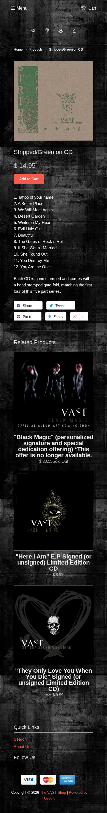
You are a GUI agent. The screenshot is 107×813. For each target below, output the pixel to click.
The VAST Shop (53, 792)
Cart (92, 8)
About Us (22, 746)
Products (36, 49)
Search (20, 739)
